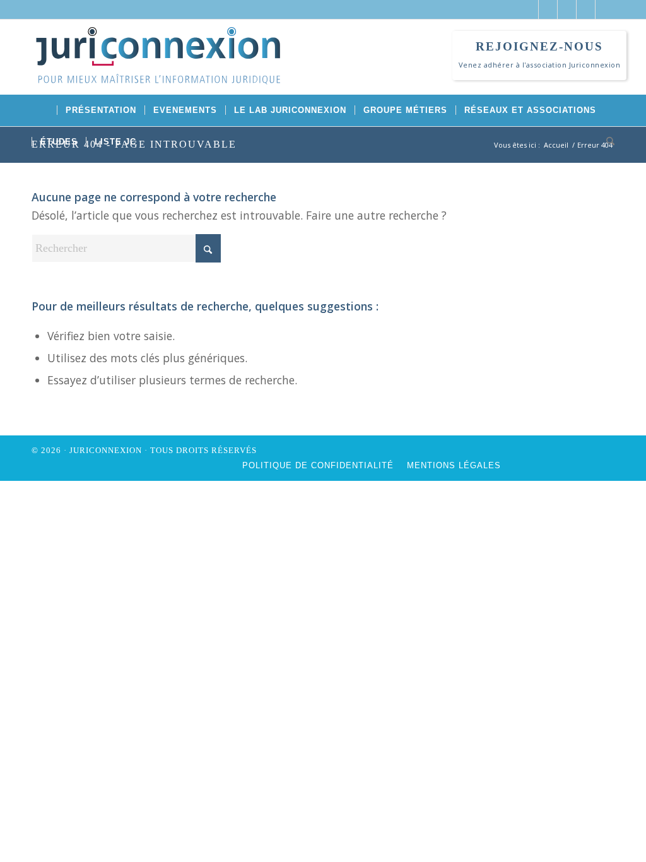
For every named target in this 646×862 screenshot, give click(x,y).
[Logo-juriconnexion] (158, 65)
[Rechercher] (606, 142)
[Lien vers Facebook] (548, 9)
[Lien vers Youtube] (586, 9)
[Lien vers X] (529, 9)
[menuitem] (44, 110)
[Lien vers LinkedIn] (567, 9)
